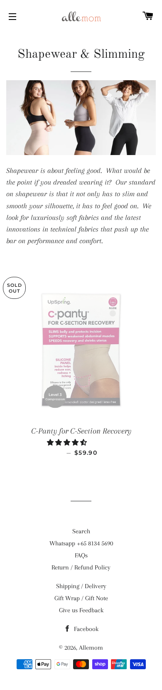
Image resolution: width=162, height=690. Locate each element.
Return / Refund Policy (81, 567)
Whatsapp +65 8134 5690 (81, 543)
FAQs (81, 555)
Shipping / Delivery (81, 586)
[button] (67, 442)
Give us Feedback (81, 610)
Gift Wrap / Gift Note (81, 598)
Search (81, 531)
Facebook (85, 629)
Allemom (91, 647)
